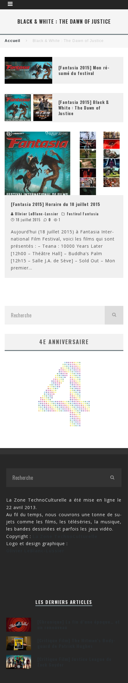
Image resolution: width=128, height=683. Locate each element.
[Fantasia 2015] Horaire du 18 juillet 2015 (55, 204)
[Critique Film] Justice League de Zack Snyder (74, 662)
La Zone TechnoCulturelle (65, 536)
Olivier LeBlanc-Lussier (36, 213)
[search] (114, 315)
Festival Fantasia (83, 214)
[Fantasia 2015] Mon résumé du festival (83, 70)
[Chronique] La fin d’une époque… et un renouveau (78, 624)
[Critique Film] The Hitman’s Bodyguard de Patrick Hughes (76, 643)
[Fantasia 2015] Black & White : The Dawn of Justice (83, 107)
